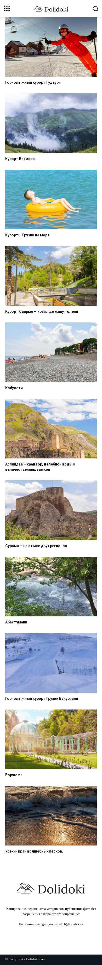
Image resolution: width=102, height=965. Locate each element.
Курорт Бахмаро (20, 159)
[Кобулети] (51, 352)
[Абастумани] (51, 586)
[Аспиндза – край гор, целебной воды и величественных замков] (51, 428)
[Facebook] (16, 937)
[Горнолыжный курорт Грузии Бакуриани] (51, 663)
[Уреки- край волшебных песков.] (51, 816)
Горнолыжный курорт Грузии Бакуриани (41, 698)
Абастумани (16, 622)
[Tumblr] (72, 937)
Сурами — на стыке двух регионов (36, 546)
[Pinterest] (58, 937)
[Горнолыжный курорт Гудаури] (51, 47)
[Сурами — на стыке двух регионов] (51, 510)
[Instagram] (30, 937)
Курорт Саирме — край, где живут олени (41, 311)
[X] (86, 937)
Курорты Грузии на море (27, 235)
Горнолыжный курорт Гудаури (33, 82)
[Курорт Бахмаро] (51, 123)
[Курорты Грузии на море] (51, 199)
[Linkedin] (44, 937)
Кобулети (14, 388)
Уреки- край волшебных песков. (34, 851)
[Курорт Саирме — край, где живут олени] (51, 276)
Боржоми (13, 775)
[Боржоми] (51, 739)
